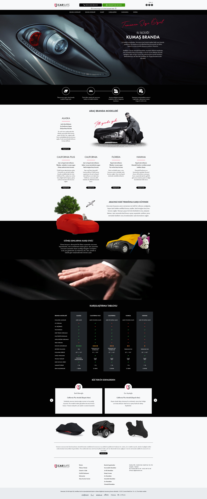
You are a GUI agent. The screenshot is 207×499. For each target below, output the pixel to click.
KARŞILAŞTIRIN (113, 12)
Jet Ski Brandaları (108, 470)
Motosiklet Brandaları (109, 479)
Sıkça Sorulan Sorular (84, 479)
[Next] (155, 400)
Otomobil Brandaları (109, 484)
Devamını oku (103, 453)
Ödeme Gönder (83, 468)
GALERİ (102, 12)
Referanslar (82, 476)
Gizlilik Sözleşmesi (84, 473)
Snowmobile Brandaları (110, 468)
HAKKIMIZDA (124, 12)
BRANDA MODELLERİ (74, 12)
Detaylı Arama (108, 473)
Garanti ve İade (83, 470)
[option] (103, 50)
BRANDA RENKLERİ (90, 12)
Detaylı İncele (66, 149)
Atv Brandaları (108, 476)
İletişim (81, 465)
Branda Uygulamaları (109, 465)
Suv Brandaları (108, 481)
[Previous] (51, 400)
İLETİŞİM (135, 12)
